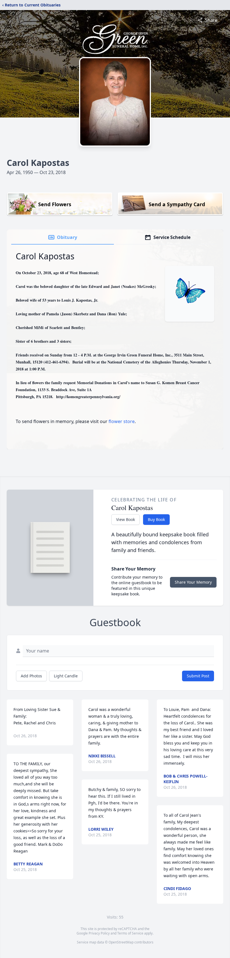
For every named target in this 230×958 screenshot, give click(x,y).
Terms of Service (130, 933)
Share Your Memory (193, 582)
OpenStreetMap (121, 942)
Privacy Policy (99, 933)
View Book (125, 519)
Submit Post (198, 675)
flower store (122, 421)
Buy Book (156, 519)
